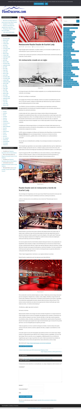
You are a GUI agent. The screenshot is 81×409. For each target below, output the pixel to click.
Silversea (66, 81)
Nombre (21, 385)
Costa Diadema (67, 45)
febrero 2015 (5, 105)
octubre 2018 (5, 80)
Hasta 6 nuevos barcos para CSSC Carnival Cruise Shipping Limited (33, 350)
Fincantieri (67, 49)
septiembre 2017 (6, 98)
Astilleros (5, 113)
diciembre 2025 (6, 38)
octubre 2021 (5, 55)
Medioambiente (74, 51)
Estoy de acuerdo (39, 3)
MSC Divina (75, 60)
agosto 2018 (5, 83)
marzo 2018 (5, 91)
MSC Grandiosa (74, 61)
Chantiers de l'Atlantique (70, 37)
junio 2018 (5, 86)
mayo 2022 (5, 50)
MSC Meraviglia (68, 65)
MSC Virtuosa (67, 70)
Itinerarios (5, 124)
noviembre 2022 (6, 48)
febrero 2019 (5, 73)
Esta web (5, 119)
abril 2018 (5, 90)
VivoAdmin (29, 46)
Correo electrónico (23, 389)
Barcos (34, 46)
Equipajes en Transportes (8, 23)
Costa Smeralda (68, 47)
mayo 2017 (5, 101)
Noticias (5, 129)
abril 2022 (5, 52)
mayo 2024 (5, 42)
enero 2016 (5, 103)
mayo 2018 (5, 88)
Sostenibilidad (6, 141)
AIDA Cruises (74, 28)
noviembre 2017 (6, 96)
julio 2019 (5, 66)
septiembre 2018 (6, 81)
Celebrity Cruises (68, 33)
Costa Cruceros (68, 44)
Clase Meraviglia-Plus (69, 42)
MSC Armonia (67, 56)
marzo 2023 (5, 47)
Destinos (5, 118)
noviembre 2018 (6, 78)
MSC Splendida (75, 69)
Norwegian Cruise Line (69, 74)
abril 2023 (5, 45)
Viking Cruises (67, 85)
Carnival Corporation (69, 31)
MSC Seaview (74, 67)
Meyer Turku (67, 53)
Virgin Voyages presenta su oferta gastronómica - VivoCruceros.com (37, 358)
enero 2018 (5, 95)
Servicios (42, 46)
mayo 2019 (5, 70)
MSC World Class (68, 72)
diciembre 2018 (6, 76)
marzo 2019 (5, 71)
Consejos (5, 116)
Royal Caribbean (74, 76)
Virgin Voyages (29, 346)
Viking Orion (75, 85)
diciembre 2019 (6, 63)
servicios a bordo (68, 79)
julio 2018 (5, 85)
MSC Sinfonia (67, 69)
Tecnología (5, 143)
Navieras (38, 46)
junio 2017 (5, 100)
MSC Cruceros (67, 60)
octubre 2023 (6, 43)
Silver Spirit (73, 81)
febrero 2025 (6, 40)
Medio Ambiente (6, 126)
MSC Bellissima (67, 58)
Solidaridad (5, 139)
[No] (79, 3)
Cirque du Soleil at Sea (69, 38)
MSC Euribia (67, 61)
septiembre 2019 (6, 65)
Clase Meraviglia (68, 40)
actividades (67, 28)
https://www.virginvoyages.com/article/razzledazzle (39, 343)
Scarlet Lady (22, 346)
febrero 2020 (6, 61)
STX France (75, 83)
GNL (72, 49)
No (46, 3)
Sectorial (5, 134)
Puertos (4, 133)
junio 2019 (5, 68)
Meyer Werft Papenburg (69, 54)
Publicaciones (6, 131)
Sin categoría (6, 138)
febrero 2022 (5, 53)
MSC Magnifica (67, 63)
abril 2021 (5, 60)
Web (20, 392)
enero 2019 (5, 75)
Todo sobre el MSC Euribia (8, 32)
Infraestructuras (6, 123)
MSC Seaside (67, 67)
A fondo (5, 111)
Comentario (22, 367)
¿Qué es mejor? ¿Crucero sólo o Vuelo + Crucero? (9, 169)
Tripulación (5, 144)
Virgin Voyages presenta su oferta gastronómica (51, 351)
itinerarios (67, 51)
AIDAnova (66, 29)
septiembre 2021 (6, 56)
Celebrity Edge (67, 35)
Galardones (5, 121)
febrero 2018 (5, 93)
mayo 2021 (5, 58)
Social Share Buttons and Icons (34, 408)
